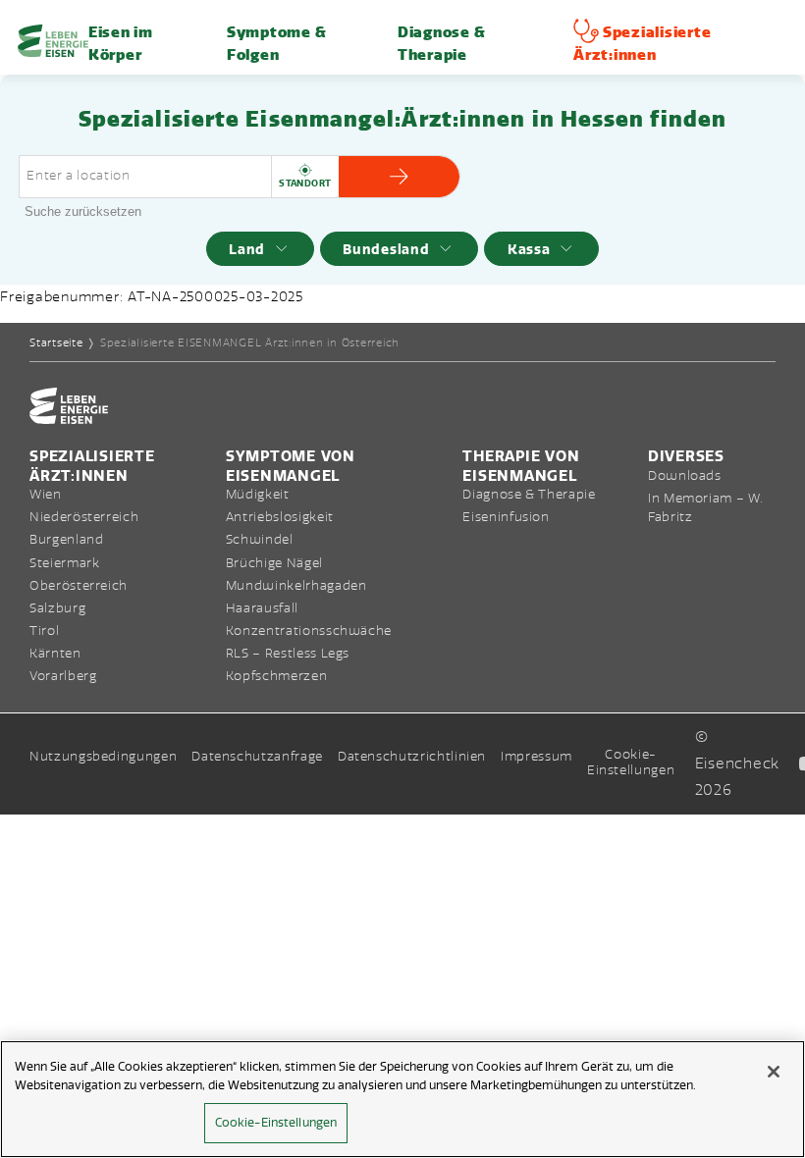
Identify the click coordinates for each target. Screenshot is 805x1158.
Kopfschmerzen (276, 676)
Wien (45, 494)
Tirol (44, 631)
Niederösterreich (83, 517)
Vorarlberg (62, 676)
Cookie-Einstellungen (630, 762)
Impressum (536, 756)
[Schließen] (773, 1071)
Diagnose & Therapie (528, 494)
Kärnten (55, 653)
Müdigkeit (258, 494)
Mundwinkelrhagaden (296, 586)
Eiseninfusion (505, 517)
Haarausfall (262, 608)
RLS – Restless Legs (287, 653)
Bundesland (386, 249)
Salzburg (57, 608)
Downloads (685, 476)
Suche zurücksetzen (83, 211)
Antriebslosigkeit (280, 517)
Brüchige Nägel (274, 563)
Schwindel (260, 540)
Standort (305, 183)
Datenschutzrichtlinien (412, 756)
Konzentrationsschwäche (309, 631)
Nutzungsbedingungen (103, 756)
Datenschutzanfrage (257, 756)
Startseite (56, 342)
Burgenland (66, 540)
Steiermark (64, 563)
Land (247, 249)
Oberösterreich (78, 586)
